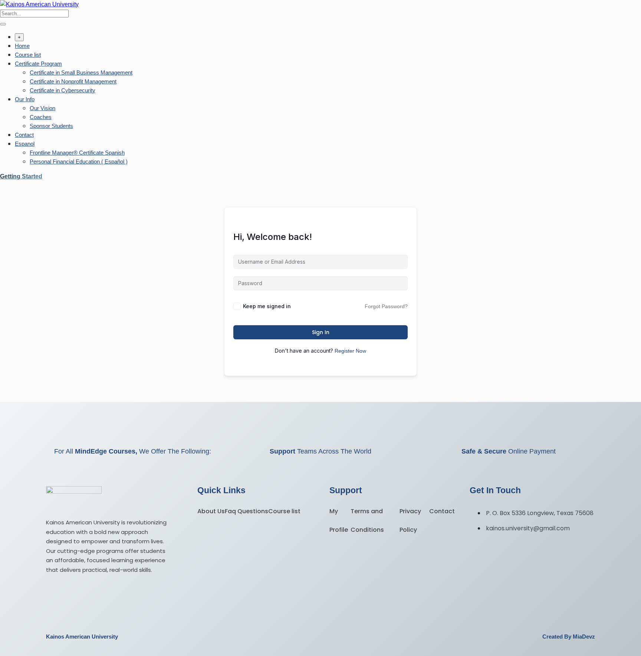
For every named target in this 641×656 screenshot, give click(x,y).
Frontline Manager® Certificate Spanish (77, 152)
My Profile (338, 520)
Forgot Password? (386, 306)
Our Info (24, 99)
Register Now (350, 351)
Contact (24, 135)
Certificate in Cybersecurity (62, 90)
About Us (211, 511)
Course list (28, 55)
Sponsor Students (51, 126)
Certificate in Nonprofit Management (73, 81)
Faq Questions (246, 511)
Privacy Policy (410, 520)
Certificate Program (38, 63)
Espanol (24, 144)
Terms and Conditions (367, 520)
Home (22, 46)
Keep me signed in (267, 306)
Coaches (41, 117)
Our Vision (42, 108)
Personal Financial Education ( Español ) (79, 161)
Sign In (320, 332)
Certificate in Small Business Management (81, 72)
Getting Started (21, 176)
